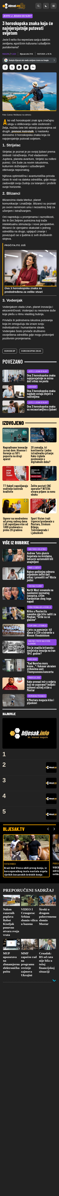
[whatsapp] (19, 67)
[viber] (26, 67)
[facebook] (5, 67)
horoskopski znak (31, 351)
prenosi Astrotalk (22, 131)
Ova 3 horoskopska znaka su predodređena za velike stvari (24, 290)
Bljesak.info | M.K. (26, 53)
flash (13, 53)
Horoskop (9, 351)
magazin (5, 53)
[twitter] (12, 67)
